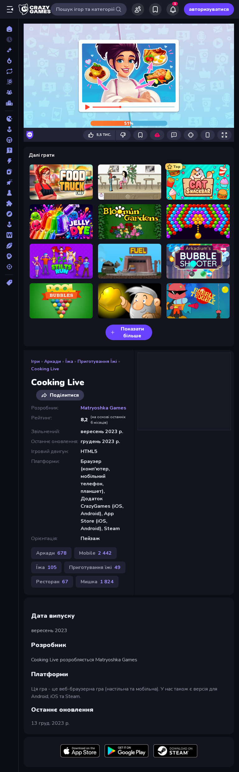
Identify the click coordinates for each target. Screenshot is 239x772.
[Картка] (9, 171)
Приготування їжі (97, 361)
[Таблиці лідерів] (9, 103)
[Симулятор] (9, 224)
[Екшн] (9, 161)
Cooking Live (45, 369)
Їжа (69, 361)
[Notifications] (172, 9)
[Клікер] (9, 182)
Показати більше (132, 332)
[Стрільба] (9, 266)
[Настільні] (9, 192)
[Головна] (9, 29)
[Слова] (9, 235)
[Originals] (9, 81)
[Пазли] (9, 203)
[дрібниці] (9, 150)
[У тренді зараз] (9, 60)
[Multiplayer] (9, 92)
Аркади (52, 361)
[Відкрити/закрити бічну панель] (9, 9)
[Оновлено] (9, 71)
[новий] (9, 50)
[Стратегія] (9, 256)
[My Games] (155, 9)
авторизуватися (209, 9)
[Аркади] (9, 129)
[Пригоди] (9, 214)
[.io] (9, 118)
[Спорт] (9, 245)
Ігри (35, 361)
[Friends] (138, 9)
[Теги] (9, 282)
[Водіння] (9, 140)
